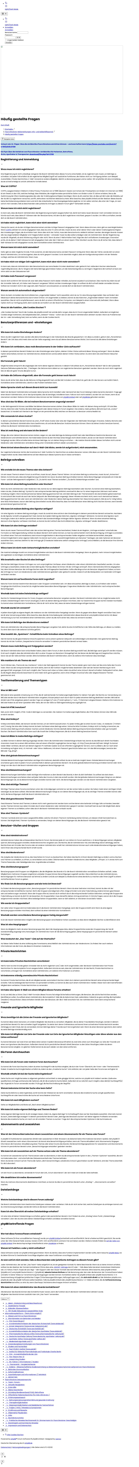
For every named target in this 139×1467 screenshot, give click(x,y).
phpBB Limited (69, 397)
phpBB (13, 1439)
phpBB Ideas (114, 1253)
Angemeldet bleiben (15, 40)
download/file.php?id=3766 (42, 154)
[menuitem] (64, 6)
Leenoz (58, 1439)
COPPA (9, 230)
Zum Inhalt (5, 125)
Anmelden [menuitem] (9, 27)
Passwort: (9, 35)
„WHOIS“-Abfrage (61, 1267)
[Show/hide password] (18, 37)
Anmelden (9, 30)
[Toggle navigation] (4, 13)
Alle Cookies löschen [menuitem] (15, 1435)
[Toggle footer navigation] (4, 1430)
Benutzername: (11, 32)
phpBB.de (86, 397)
